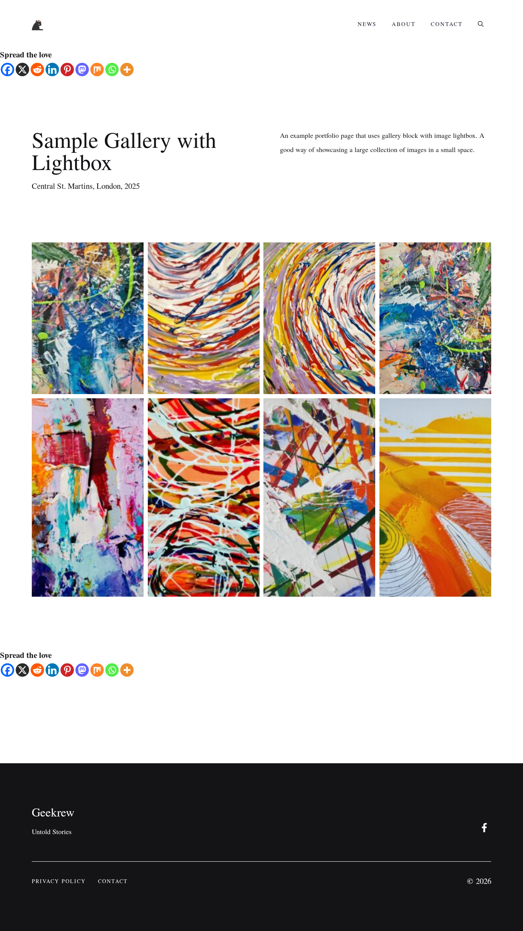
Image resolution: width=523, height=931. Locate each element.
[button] (480, 23)
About (403, 24)
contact (113, 881)
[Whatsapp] (112, 69)
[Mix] (97, 69)
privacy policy (59, 881)
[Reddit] (37, 69)
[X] (22, 69)
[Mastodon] (82, 69)
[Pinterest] (67, 69)
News (367, 24)
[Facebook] (7, 69)
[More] (127, 69)
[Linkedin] (52, 69)
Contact (447, 24)
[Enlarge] (133, 252)
